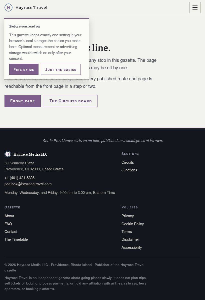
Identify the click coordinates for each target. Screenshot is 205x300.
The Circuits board (71, 101)
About (9, 215)
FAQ (8, 223)
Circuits (128, 162)
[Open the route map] (195, 7)
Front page (22, 101)
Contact (10, 231)
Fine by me (24, 69)
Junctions (129, 169)
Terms (127, 231)
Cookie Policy (133, 223)
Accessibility (132, 247)
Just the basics (60, 69)
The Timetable (16, 239)
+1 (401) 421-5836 (19, 177)
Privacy (128, 215)
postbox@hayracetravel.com (28, 183)
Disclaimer (130, 239)
